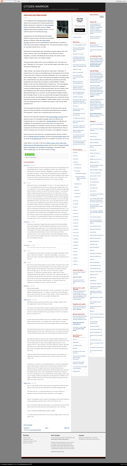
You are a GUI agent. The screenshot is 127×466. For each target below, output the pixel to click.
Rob (25, 262)
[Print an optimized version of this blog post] (29, 155)
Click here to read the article (57, 451)
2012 (75, 229)
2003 (75, 258)
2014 (75, 223)
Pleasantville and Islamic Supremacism (60, 439)
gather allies (92, 184)
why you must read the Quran (96, 350)
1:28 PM (33, 245)
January (77, 196)
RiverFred (26, 286)
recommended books (94, 265)
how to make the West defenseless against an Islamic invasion (96, 206)
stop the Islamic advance (95, 283)
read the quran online (94, 262)
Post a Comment (28, 425)
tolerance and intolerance (95, 332)
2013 (75, 226)
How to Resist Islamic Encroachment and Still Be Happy (78, 77)
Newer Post (26, 427)
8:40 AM (33, 165)
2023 (75, 159)
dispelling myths (93, 162)
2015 (75, 219)
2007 (75, 245)
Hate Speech (75, 106)
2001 (75, 264)
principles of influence (94, 256)
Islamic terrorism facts (94, 238)
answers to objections (94, 139)
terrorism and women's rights (96, 314)
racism (91, 259)
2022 (75, 162)
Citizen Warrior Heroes (28, 439)
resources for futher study (95, 271)
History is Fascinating (29, 147)
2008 (75, 242)
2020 (75, 203)
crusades (92, 156)
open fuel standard (94, 247)
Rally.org (98, 25)
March (76, 190)
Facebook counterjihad (95, 172)
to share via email (93, 326)
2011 (75, 232)
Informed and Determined (35, 15)
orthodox (26, 29)
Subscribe (79, 30)
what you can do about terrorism (96, 343)
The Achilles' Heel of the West (79, 118)
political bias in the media (95, 253)
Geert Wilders (93, 187)
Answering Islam (76, 371)
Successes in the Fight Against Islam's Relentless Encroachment (79, 357)
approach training (93, 142)
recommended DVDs (94, 268)
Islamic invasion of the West (96, 235)
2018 (75, 210)
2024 (75, 155)
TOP (125, 464)
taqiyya (91, 96)
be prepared (92, 150)
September (77, 183)
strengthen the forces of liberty (96, 297)
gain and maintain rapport (59, 136)
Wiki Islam (75, 348)
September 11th (93, 274)
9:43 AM (28, 183)
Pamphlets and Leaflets (78, 96)
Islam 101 (75, 339)
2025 (75, 152)
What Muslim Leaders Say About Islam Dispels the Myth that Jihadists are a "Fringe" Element (79, 101)
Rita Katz (50, 20)
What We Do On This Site (78, 54)
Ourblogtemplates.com (24, 464)
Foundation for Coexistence (46, 147)
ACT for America (93, 133)
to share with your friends (95, 329)
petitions (92, 250)
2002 (75, 261)
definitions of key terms (95, 159)
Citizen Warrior (36, 6)
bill (24, 183)
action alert (92, 136)
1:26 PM (33, 222)
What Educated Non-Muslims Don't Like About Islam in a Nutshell (79, 49)
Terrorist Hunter (41, 20)
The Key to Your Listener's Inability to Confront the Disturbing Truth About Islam (79, 88)
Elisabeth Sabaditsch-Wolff (95, 169)
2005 (75, 251)
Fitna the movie (93, 178)
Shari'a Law (92, 277)
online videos (93, 244)
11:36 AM (32, 286)
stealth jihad (92, 280)
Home (46, 427)
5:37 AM (28, 250)
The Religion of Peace (77, 345)
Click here (79, 309)
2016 (75, 216)
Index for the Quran (77, 277)
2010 (75, 235)
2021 (75, 200)
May (76, 187)
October (77, 171)
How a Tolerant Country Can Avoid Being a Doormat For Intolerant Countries (79, 136)
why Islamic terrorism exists (96, 347)
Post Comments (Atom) (35, 430)
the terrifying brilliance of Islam (55, 116)
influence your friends (94, 229)
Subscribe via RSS (77, 37)
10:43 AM (34, 299)
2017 (75, 213)
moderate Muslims (94, 241)
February (77, 193)
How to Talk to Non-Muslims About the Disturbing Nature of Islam (96, 221)
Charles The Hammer (94, 153)
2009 (75, 238)
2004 (75, 254)
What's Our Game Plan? (78, 72)
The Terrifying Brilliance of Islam (79, 44)
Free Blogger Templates (6, 464)
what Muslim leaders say (95, 339)
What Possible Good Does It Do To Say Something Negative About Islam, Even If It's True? (79, 142)
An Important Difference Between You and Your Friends (80, 178)
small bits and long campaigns (37, 136)
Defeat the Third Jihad (27, 442)
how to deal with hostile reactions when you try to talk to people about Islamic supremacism (97, 200)
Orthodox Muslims (52, 121)
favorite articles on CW (95, 175)
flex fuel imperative (94, 181)
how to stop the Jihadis (95, 216)
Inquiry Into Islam (64, 145)
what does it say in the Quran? (96, 335)
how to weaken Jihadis (95, 226)
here (46, 31)
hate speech (92, 191)
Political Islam (75, 342)
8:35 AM (29, 262)
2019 (75, 207)
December (77, 164)
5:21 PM (34, 383)
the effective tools (37, 138)
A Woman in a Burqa (77, 69)
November (77, 167)
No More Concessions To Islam (29, 441)
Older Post (66, 427)
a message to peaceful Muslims (96, 124)
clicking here (92, 27)
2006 (75, 248)
